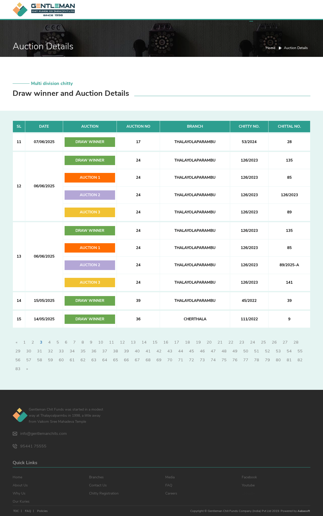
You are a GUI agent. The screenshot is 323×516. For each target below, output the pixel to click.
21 (220, 342)
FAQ (168, 485)
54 (289, 351)
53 (278, 351)
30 (28, 351)
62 (83, 360)
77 (245, 360)
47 (213, 351)
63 (93, 360)
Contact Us (228, 24)
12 (122, 342)
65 (115, 360)
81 (289, 360)
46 (202, 351)
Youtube (248, 485)
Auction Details (264, 24)
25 (263, 342)
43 (169, 351)
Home (67, 24)
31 (39, 351)
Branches (96, 477)
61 (72, 360)
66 (126, 360)
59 (50, 360)
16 (165, 342)
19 (198, 342)
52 (267, 351)
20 (209, 342)
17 (176, 342)
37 (104, 351)
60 (61, 360)
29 (17, 351)
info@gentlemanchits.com (43, 433)
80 (278, 360)
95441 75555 (33, 446)
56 (17, 360)
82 (300, 360)
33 (61, 351)
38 (115, 351)
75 (224, 360)
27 (285, 342)
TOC (16, 511)
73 (202, 360)
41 (148, 351)
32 (50, 351)
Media (200, 24)
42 (159, 351)
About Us (92, 24)
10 (100, 342)
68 (148, 360)
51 (256, 351)
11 (111, 342)
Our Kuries (147, 24)
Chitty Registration (104, 493)
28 (296, 342)
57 (28, 360)
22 (230, 342)
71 (180, 360)
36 (93, 351)
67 (137, 360)
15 (154, 342)
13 (133, 342)
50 (245, 351)
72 (191, 360)
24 (252, 342)
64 (104, 360)
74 (213, 360)
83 (17, 369)
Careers (176, 24)
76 (234, 360)
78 (256, 360)
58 (39, 360)
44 (180, 351)
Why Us (118, 24)
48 (224, 351)
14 (144, 342)
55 (300, 351)
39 (126, 351)
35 (83, 351)
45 (191, 351)
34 (72, 351)
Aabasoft (304, 511)
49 (234, 351)
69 (159, 360)
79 (267, 360)
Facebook (249, 477)
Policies (42, 511)
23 (241, 342)
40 (137, 351)
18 (187, 342)
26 (274, 342)
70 (169, 360)
